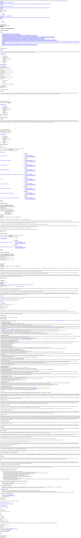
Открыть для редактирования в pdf (30, 161)
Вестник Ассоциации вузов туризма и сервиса (7, 193)
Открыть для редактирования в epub (30, 156)
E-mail (1, 525)
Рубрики (1, 4)
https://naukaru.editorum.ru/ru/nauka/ (60, 320)
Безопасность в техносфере (4, 183)
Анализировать (6, 114)
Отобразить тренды (4, 86)
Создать (5, 285)
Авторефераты (5, 56)
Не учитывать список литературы (6, 132)
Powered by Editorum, (26, 284)
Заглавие (1, 74)
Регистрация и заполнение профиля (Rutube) (6, 503)
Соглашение (2, 284)
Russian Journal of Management (4, 169)
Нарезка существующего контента (5, 150)
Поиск (1, 9)
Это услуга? (2, 215)
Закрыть (2, 114)
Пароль (1, 536)
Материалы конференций (7, 2)
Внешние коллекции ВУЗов (7, 59)
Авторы (1, 68)
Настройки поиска (3, 104)
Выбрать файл (10, 149)
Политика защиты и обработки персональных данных (12, 284)
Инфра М (4, 110)
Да (2, 216)
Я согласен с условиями (4, 528)
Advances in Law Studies (3, 155)
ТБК (3, 82)
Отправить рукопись (3, 10)
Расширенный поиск (3, 64)
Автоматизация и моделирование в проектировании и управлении (36, 7)
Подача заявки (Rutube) (3, 505)
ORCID (1, 69)
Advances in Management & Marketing (5, 160)
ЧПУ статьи (2, 208)
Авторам (1, 16)
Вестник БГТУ (2, 7)
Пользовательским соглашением (62, 0)
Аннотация (2, 76)
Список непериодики (3, 238)
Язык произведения (3, 67)
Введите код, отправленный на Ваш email (6, 529)
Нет (1, 216)
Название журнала (3, 77)
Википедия (4, 58)
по (3, 66)
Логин (1, 535)
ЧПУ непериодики (3, 257)
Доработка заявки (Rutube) (4, 506)
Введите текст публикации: (4, 101)
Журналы (1, 2)
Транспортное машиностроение (9, 7)
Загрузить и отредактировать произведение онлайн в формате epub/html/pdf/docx (12, 148)
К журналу (11, 205)
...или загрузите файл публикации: (5, 130)
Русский (3, 13)
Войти (17, 286)
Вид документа (2, 72)
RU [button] (0, 12)
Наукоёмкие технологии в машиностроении (20, 7)
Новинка (4, 81)
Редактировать (26, 158)
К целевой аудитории (6, 205)
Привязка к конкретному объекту (5, 206)
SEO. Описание (2, 214)
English (3, 14)
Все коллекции (5, 55)
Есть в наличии (5, 80)
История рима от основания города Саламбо (6, 246)
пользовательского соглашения (12, 528)
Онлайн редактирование (28, 155)
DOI (1, 75)
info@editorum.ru (5, 307)
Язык (1, 207)
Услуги (30, 229)
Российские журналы (6, 57)
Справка (1, 91)
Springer (4, 62)
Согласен (2, 1)
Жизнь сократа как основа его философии (6, 242)
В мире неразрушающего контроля (5, 188)
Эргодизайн (48, 7)
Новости (12, 2)
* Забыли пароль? (21, 286)
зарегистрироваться (34, 229)
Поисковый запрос (3, 85)
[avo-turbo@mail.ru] (2, 26)
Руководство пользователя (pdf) (4, 502)
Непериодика (2, 266)
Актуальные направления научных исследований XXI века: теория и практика (11, 174)
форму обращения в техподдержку (10, 495)
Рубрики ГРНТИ (2, 71)
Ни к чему (2, 205)
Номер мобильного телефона (4, 521)
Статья (1, 217)
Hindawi (4, 111)
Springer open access (6, 61)
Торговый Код (2, 73)
